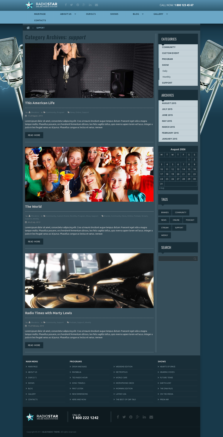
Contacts (40, 20)
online (78, 112)
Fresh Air (164, 399)
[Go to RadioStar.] (29, 28)
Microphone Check (125, 383)
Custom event (63, 216)
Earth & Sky (165, 383)
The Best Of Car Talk (126, 399)
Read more (34, 135)
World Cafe (121, 378)
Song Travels (78, 383)
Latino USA (121, 394)
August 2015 (169, 103)
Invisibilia (76, 372)
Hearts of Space (167, 367)
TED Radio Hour (80, 378)
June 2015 (167, 115)
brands (107, 216)
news (72, 112)
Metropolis (121, 372)
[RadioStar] (41, 5)
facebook (66, 4)
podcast (137, 216)
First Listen (77, 389)
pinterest (78, 4)
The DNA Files (166, 389)
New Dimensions (80, 394)
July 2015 (167, 109)
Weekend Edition (124, 367)
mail (96, 4)
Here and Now (79, 399)
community (116, 216)
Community (51, 112)
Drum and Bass (79, 367)
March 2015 (168, 127)
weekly (36, 219)
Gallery (158, 14)
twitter (72, 4)
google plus (84, 4)
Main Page (40, 14)
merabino (35, 112)
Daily (165, 71)
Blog (136, 14)
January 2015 (169, 139)
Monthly (73, 216)
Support (94, 216)
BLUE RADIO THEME (51, 432)
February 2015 (170, 133)
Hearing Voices (167, 372)
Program (60, 112)
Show (88, 216)
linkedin (90, 4)
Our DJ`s (91, 14)
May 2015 (167, 121)
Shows (114, 14)
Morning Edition (124, 389)
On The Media (166, 394)
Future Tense (166, 378)
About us (65, 14)
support (85, 112)
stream (145, 216)
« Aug (161, 188)
